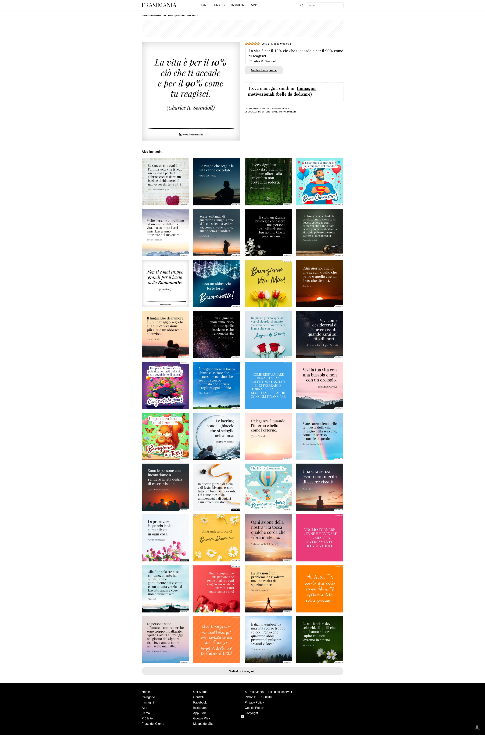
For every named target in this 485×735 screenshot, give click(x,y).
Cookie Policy (254, 707)
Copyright (251, 713)
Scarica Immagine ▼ (264, 70)
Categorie (148, 697)
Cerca (146, 713)
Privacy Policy (254, 702)
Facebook (200, 702)
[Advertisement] (242, 28)
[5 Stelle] (258, 43)
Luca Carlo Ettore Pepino (263, 112)
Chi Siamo (200, 691)
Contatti (198, 697)
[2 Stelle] (249, 43)
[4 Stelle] (255, 43)
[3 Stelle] (252, 43)
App (144, 707)
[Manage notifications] (477, 728)
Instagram (200, 707)
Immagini (148, 702)
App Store (200, 713)
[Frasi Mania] (159, 5)
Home (146, 691)
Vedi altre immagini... (242, 671)
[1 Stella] (246, 43)
